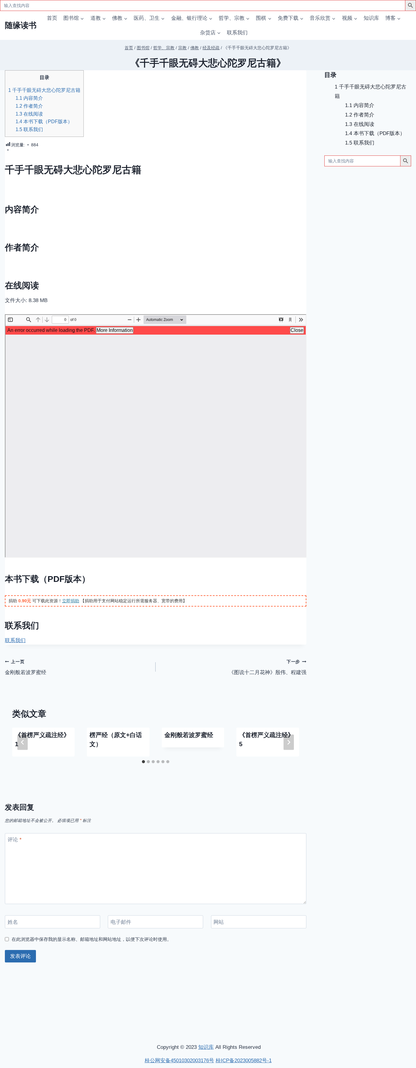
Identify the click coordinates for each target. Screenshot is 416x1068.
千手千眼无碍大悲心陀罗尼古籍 (44, 90)
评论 (15, 840)
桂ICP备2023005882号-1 (244, 1060)
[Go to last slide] (22, 742)
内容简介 (29, 98)
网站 (218, 922)
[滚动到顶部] (379, 982)
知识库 (371, 18)
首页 (52, 18)
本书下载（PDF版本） (44, 121)
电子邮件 (121, 922)
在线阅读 (29, 114)
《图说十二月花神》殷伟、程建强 (267, 667)
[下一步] (289, 742)
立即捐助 (70, 600)
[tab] (143, 761)
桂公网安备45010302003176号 (179, 1060)
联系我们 (237, 33)
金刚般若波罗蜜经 (25, 667)
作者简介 (29, 106)
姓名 (13, 922)
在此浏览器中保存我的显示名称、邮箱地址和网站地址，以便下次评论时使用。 (91, 939)
